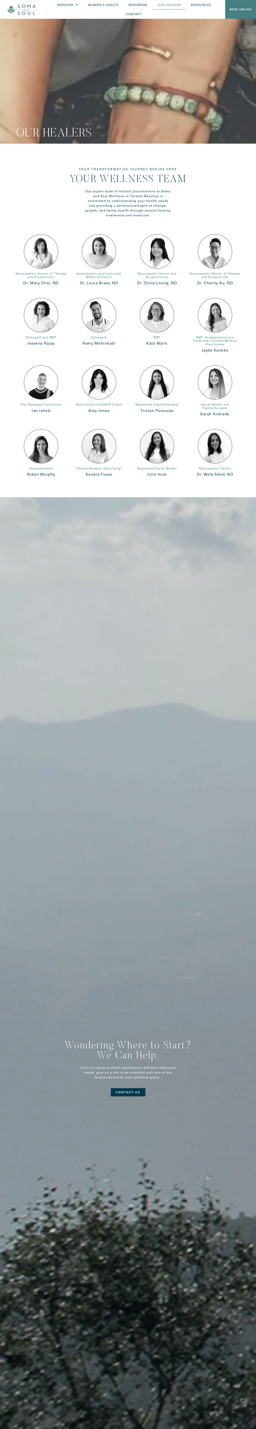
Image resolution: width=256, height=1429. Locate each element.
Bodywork (138, 4)
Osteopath (99, 337)
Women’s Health (103, 4)
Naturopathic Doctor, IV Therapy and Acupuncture (41, 275)
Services (65, 4)
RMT (157, 337)
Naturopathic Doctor (215, 468)
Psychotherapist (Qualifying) (99, 468)
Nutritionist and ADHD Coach (99, 404)
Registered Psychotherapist (157, 404)
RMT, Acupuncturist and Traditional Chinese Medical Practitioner (215, 340)
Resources (201, 4)
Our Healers (169, 4)
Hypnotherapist (41, 468)
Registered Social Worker (157, 468)
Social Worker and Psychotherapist (215, 406)
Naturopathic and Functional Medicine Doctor (99, 275)
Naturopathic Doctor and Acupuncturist (157, 275)
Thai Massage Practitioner (41, 404)
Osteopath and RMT (41, 337)
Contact (134, 14)
